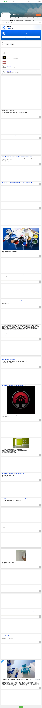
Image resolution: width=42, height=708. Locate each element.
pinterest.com (5, 204)
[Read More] (40, 117)
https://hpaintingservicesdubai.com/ (9, 359)
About (7, 22)
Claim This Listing (20, 37)
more (20, 707)
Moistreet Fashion (10, 52)
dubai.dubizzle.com (6, 613)
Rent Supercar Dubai (10, 57)
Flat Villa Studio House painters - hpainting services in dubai (14, 361)
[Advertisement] (21, 92)
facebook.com (5, 563)
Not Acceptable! (5, 276)
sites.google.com (6, 416)
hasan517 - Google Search (7, 525)
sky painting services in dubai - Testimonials (11, 500)
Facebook (7, 44)
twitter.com (5, 587)
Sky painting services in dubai (8, 562)
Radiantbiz (9, 66)
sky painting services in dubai (8, 475)
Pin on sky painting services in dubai (9, 251)
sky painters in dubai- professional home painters (12, 449)
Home (3, 22)
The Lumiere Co (10, 61)
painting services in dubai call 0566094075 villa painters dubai (16, 679)
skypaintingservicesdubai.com (8, 638)
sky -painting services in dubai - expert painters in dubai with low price (17, 415)
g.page (4, 113)
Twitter (12, 44)
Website (5, 42)
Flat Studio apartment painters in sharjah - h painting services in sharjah (17, 158)
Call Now (38, 679)
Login (12, 22)
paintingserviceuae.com (7, 278)
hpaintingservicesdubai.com (7, 159)
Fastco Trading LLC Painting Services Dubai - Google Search (14, 112)
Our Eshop (9, 71)
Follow (38, 15)
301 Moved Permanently (7, 637)
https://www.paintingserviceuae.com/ (9, 331)
